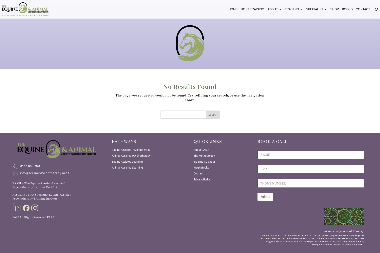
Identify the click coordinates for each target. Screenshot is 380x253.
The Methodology (204, 155)
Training (292, 9)
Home (233, 9)
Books (347, 9)
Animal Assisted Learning (127, 167)
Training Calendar (204, 161)
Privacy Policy (202, 179)
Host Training (252, 9)
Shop (334, 9)
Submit (265, 197)
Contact (363, 9)
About (272, 9)
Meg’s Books (201, 167)
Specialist (314, 9)
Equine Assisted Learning (127, 161)
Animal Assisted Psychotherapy (131, 155)
